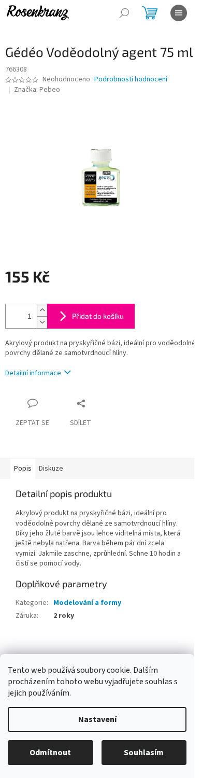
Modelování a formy (87, 603)
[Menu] (178, 13)
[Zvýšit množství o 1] (42, 310)
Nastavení (97, 719)
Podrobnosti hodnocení (130, 79)
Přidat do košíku (98, 316)
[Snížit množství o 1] (42, 322)
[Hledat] (124, 13)
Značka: (37, 89)
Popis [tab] (23, 468)
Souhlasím (144, 752)
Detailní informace (33, 373)
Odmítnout (50, 752)
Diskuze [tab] (51, 468)
